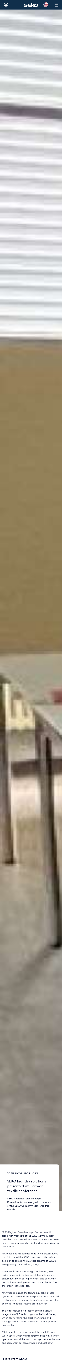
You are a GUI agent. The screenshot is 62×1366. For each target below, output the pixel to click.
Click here (7, 1332)
